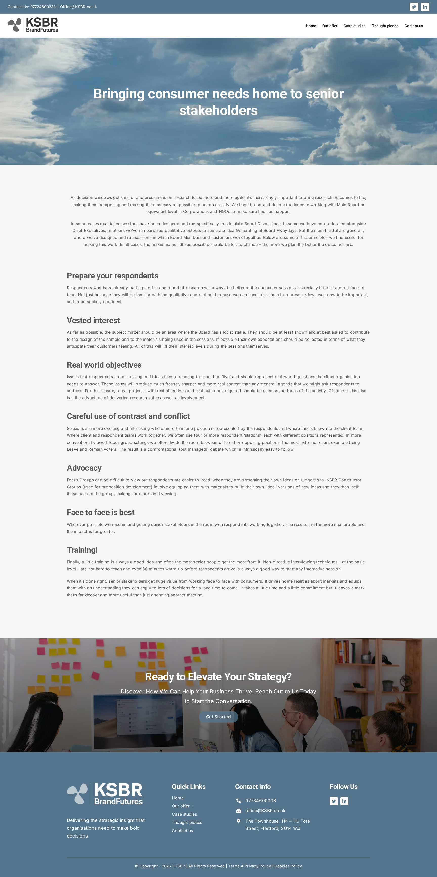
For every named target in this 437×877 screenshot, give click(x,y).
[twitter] (334, 801)
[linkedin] (344, 801)
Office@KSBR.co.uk (78, 6)
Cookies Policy (288, 866)
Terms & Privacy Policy (249, 866)
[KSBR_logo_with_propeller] (105, 784)
